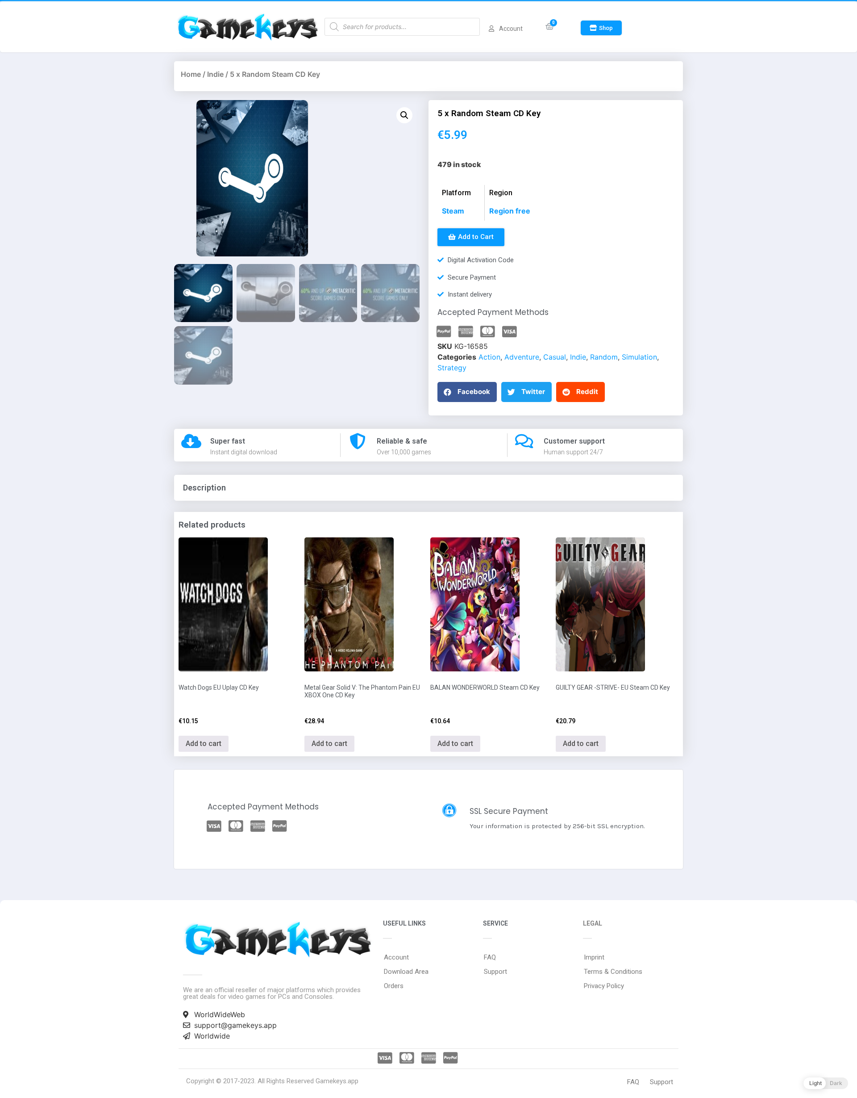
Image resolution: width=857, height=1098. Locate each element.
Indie (215, 74)
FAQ (490, 957)
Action (489, 356)
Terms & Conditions (613, 972)
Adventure (521, 356)
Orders (394, 986)
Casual (554, 356)
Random (604, 356)
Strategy (451, 367)
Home (191, 74)
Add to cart (203, 743)
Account (396, 957)
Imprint (594, 957)
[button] (601, 28)
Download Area (406, 972)
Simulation (639, 356)
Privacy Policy (604, 986)
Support (495, 972)
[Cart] (550, 26)
